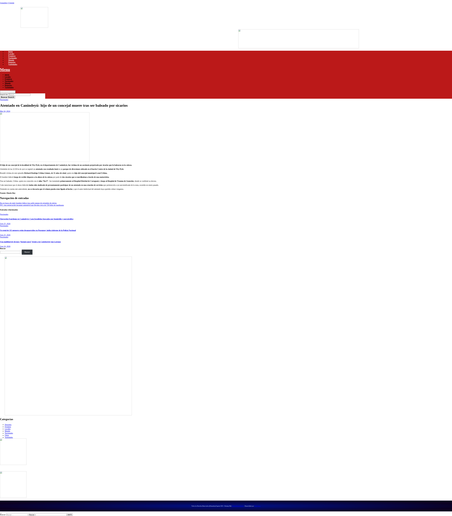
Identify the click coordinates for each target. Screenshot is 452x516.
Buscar (7, 97)
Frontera (11, 56)
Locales (11, 54)
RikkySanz (257, 506)
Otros (7, 435)
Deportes (11, 62)
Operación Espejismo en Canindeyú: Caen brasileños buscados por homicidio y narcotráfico (36, 219)
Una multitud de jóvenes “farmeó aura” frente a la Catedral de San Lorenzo (30, 242)
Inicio (10, 52)
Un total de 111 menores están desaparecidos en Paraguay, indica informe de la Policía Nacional (38, 230)
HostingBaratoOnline (238, 506)
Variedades (12, 64)
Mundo (11, 60)
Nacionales (12, 58)
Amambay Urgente (7, 3)
